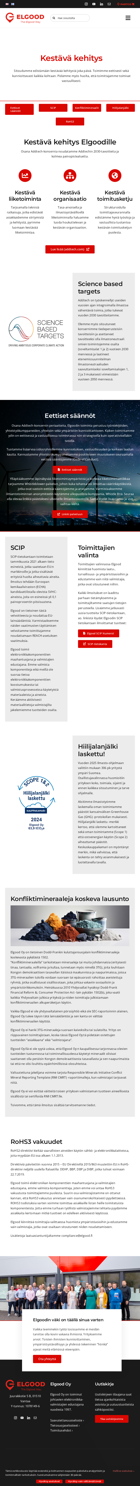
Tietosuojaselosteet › (65, 1425)
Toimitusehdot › (61, 1430)
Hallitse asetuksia (123, 1470)
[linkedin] (101, 4)
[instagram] (86, 4)
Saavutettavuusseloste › (67, 1420)
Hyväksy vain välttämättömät (84, 1481)
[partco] (125, 4)
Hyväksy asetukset (49, 1481)
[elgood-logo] (25, 14)
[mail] (109, 4)
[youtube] (94, 4)
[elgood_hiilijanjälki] (36, 776)
